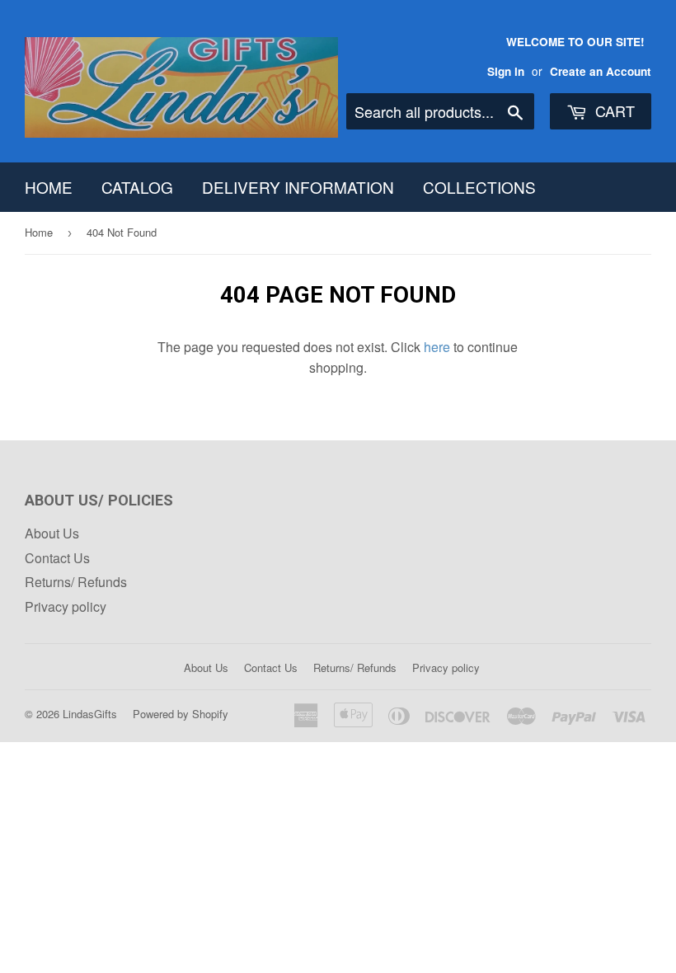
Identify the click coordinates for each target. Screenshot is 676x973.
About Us (52, 533)
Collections (479, 187)
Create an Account (600, 71)
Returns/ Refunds (76, 581)
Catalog (137, 187)
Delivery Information (298, 187)
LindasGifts (90, 714)
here (437, 346)
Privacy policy (65, 606)
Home (49, 187)
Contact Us (57, 557)
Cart (613, 110)
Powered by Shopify (180, 714)
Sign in (505, 71)
